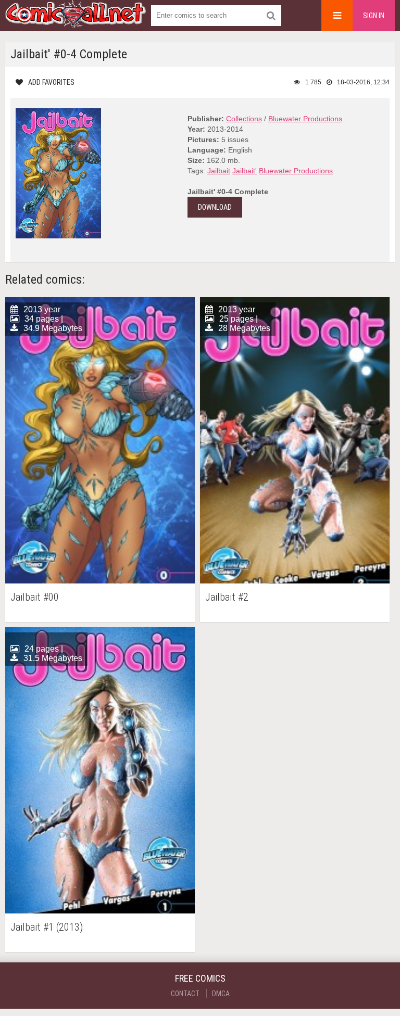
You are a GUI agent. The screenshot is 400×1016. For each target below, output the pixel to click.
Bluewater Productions (305, 119)
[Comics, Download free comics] (75, 21)
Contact (185, 993)
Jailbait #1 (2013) (46, 927)
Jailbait (218, 171)
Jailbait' (244, 171)
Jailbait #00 (34, 597)
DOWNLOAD (215, 207)
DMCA (221, 993)
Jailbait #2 (226, 597)
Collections (244, 119)
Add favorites (51, 82)
